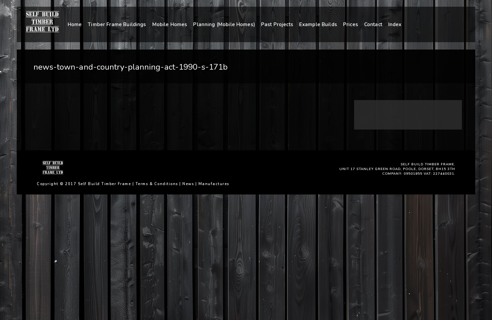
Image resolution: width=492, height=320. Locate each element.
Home (75, 24)
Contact (373, 24)
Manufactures (213, 183)
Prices (350, 24)
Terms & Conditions (157, 183)
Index (395, 24)
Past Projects (277, 24)
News (188, 183)
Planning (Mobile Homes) (224, 24)
